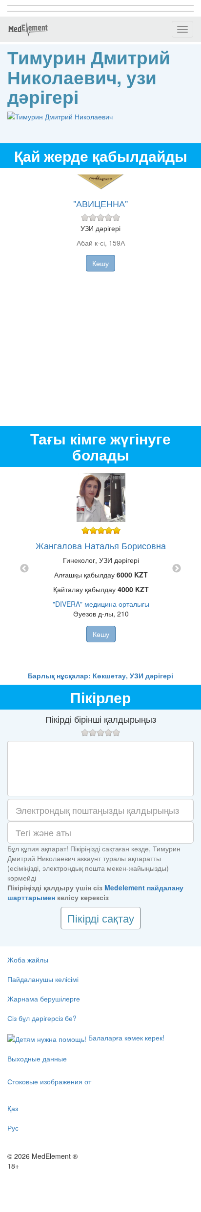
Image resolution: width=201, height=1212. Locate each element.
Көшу (100, 263)
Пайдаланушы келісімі (43, 979)
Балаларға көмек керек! (125, 1037)
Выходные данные (37, 1058)
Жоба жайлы (27, 959)
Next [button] (176, 569)
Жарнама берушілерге (43, 998)
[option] (101, 568)
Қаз (12, 1108)
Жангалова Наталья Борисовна (101, 545)
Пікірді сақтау (100, 917)
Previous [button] (24, 569)
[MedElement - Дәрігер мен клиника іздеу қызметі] (27, 29)
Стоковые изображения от (49, 1081)
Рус (13, 1128)
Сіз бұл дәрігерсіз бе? (42, 1018)
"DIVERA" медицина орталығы (101, 604)
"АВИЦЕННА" (100, 203)
